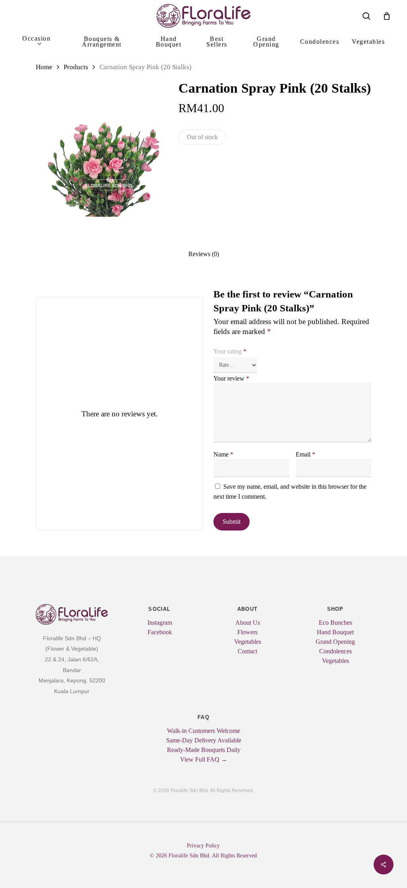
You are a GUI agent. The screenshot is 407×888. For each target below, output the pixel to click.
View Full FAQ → (203, 759)
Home (44, 67)
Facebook (159, 632)
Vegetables (247, 642)
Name (223, 454)
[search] (366, 16)
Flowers (247, 632)
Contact (247, 651)
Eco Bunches (335, 623)
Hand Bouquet (335, 632)
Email (305, 454)
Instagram (159, 623)
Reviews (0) (203, 254)
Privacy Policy (203, 846)
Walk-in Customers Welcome (203, 731)
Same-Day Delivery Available (203, 740)
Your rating (229, 351)
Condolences (335, 651)
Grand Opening (335, 642)
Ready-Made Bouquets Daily (203, 750)
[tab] (203, 254)
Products (76, 67)
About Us (247, 623)
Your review (231, 378)
